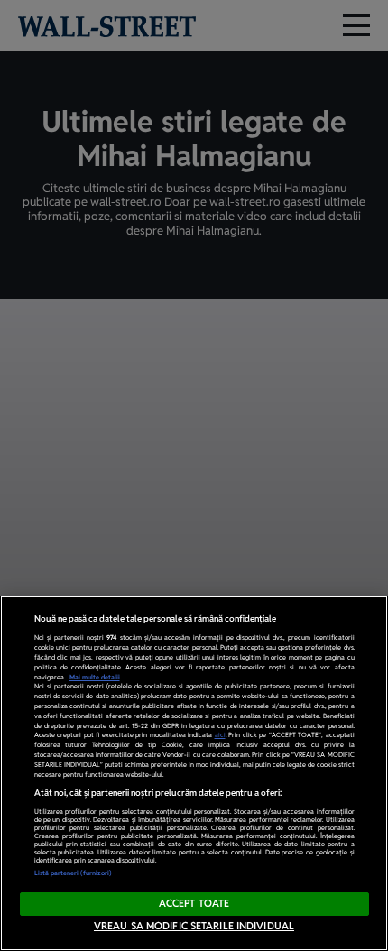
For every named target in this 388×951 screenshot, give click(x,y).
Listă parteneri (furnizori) (73, 873)
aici (220, 735)
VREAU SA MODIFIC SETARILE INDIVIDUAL (194, 925)
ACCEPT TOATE (194, 903)
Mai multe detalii (94, 677)
